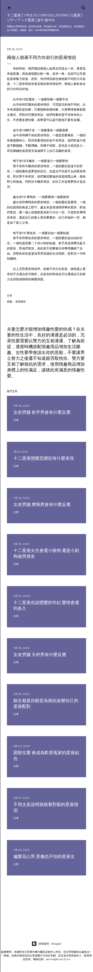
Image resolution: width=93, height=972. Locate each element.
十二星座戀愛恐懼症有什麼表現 (43, 458)
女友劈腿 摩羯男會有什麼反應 (42, 504)
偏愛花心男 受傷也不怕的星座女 (44, 856)
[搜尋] (83, 7)
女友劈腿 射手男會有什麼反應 (42, 412)
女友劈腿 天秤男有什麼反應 (39, 654)
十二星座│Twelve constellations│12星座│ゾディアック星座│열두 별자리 (45, 17)
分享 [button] (9, 295)
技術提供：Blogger (49, 943)
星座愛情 (20, 301)
